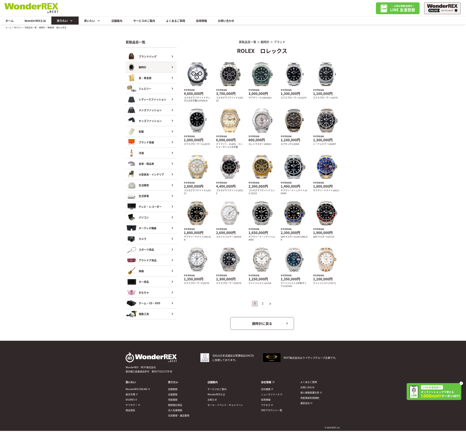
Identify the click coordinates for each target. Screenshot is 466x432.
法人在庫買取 (175, 410)
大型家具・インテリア (151, 174)
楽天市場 (130, 394)
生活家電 (144, 196)
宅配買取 (172, 399)
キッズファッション (150, 121)
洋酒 (141, 153)
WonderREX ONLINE (136, 389)
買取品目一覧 (31, 27)
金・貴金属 (145, 78)
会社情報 (266, 382)
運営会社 (305, 403)
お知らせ (212, 399)
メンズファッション (150, 110)
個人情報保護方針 (309, 392)
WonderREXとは (35, 21)
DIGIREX (130, 399)
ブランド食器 (146, 142)
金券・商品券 (146, 163)
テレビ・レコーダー (150, 206)
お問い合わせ (226, 21)
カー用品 (144, 281)
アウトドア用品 (148, 260)
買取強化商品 (175, 405)
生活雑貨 (144, 185)
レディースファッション (152, 99)
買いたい (89, 21)
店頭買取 (172, 389)
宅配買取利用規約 (309, 397)
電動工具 (144, 314)
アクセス (265, 405)
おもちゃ (144, 292)
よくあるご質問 (175, 21)
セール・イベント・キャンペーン (225, 405)
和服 (141, 131)
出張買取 (172, 394)
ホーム (9, 21)
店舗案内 (116, 21)
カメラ (142, 239)
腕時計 (42, 27)
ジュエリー (145, 88)
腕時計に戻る (262, 323)
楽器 (141, 271)
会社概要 (265, 389)
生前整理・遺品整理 (178, 415)
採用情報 (201, 21)
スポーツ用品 (146, 249)
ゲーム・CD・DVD (149, 303)
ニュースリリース (270, 394)
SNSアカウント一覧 (271, 410)
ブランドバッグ (148, 56)
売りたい (62, 21)
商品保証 (130, 410)
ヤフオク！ (131, 405)
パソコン (144, 217)
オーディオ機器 (147, 228)
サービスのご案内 (144, 21)
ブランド (279, 42)
